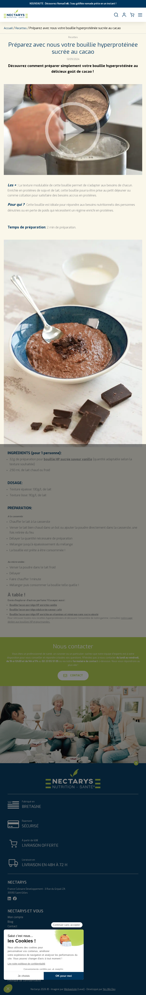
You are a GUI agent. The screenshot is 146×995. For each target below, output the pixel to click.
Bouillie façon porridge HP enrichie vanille (33, 605)
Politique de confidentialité (24, 980)
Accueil (8, 28)
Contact (76, 675)
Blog (10, 922)
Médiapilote (70, 989)
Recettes (21, 28)
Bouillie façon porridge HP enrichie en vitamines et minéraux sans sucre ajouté (54, 614)
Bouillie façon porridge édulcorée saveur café (36, 609)
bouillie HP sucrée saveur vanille (68, 459)
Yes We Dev (109, 989)
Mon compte (15, 917)
